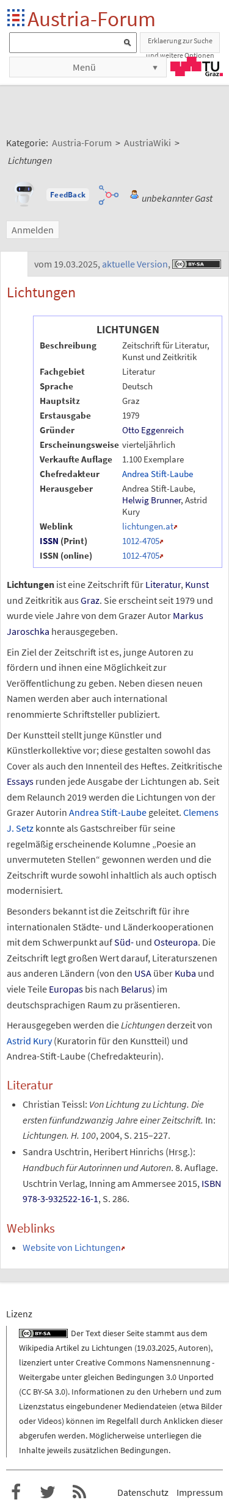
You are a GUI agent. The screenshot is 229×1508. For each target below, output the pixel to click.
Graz (90, 600)
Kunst (197, 584)
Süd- (124, 942)
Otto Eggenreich (153, 430)
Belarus (136, 989)
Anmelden (33, 230)
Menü (84, 67)
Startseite (16, 18)
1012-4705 (140, 541)
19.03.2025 (156, 1347)
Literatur (163, 584)
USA (142, 973)
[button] (67, 195)
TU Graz (196, 66)
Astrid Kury (29, 1041)
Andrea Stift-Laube (157, 474)
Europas (66, 989)
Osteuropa (176, 942)
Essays (20, 781)
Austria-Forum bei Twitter (47, 1492)
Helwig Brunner (151, 500)
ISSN (49, 541)
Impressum (199, 1492)
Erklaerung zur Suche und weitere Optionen (180, 44)
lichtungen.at (147, 526)
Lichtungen (112, 1347)
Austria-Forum (91, 18)
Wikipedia (36, 1347)
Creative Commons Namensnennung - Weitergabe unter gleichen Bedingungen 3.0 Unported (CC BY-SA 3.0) (116, 1377)
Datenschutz (143, 1492)
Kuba (185, 973)
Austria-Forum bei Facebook (16, 1492)
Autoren (193, 1347)
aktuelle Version (135, 264)
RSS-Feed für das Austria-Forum (79, 1492)
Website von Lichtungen (72, 1247)
